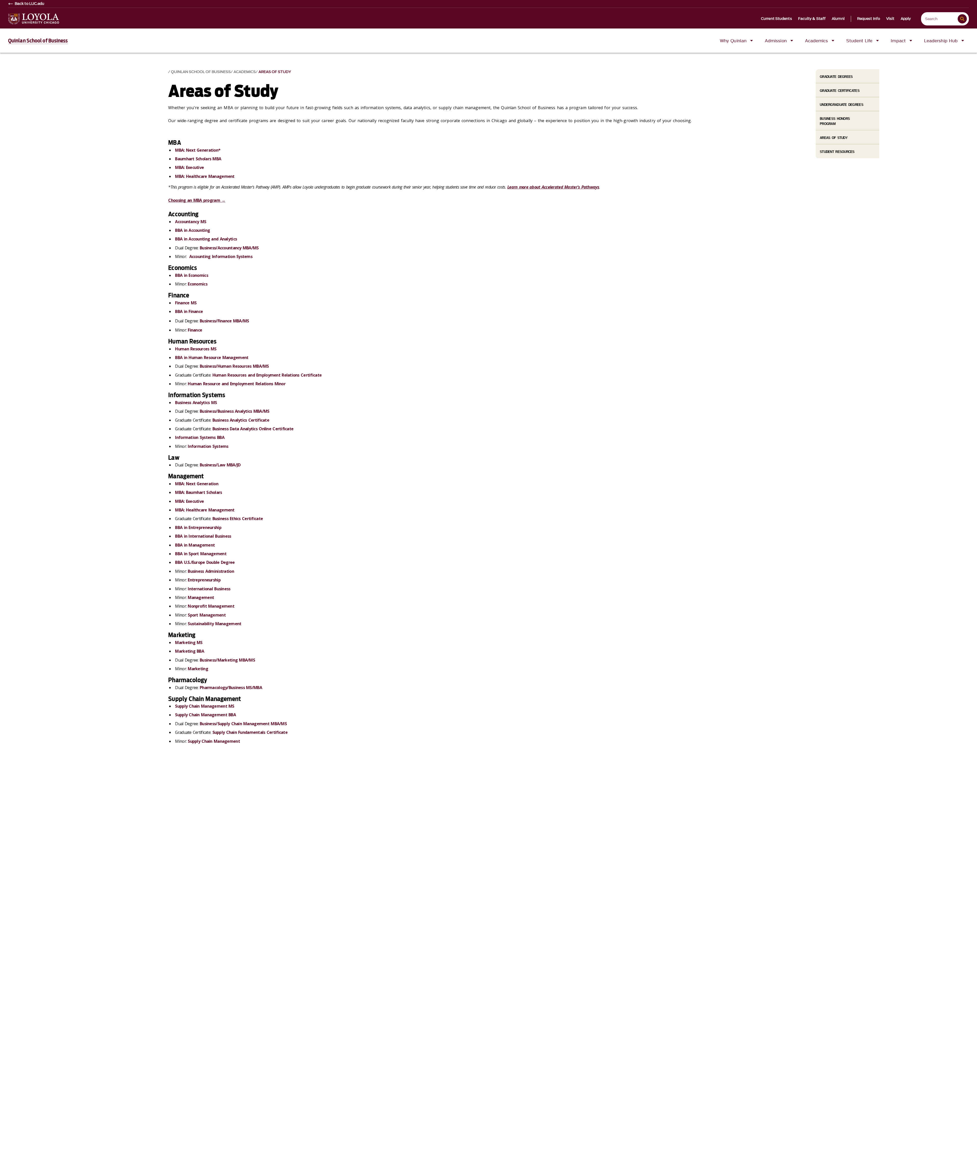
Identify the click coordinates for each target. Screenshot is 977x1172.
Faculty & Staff (812, 19)
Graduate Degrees (836, 77)
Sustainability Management (214, 623)
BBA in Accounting (192, 230)
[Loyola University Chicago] (33, 18)
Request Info (868, 19)
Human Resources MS (195, 349)
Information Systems (208, 446)
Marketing (198, 668)
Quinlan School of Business (38, 41)
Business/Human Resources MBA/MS (234, 366)
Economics (197, 284)
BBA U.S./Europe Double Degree (205, 562)
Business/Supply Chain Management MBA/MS (243, 723)
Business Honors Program (835, 121)
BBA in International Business (203, 536)
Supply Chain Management (214, 741)
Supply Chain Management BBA (205, 715)
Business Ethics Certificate (237, 518)
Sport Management (206, 615)
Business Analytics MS (196, 402)
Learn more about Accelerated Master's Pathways (553, 187)
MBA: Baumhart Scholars (198, 492)
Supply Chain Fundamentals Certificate (250, 732)
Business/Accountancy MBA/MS (229, 248)
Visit (890, 19)
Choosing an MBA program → (196, 200)
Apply (906, 19)
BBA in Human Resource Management (211, 357)
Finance (195, 330)
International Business (209, 589)
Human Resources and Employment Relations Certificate (267, 375)
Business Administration (211, 571)
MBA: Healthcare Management (204, 176)
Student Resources (837, 152)
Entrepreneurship (204, 580)
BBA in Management (195, 545)
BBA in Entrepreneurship (198, 527)
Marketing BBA (189, 651)
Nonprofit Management (211, 606)
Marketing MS (188, 642)
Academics (245, 72)
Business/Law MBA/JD (220, 465)
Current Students (776, 19)
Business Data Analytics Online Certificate (253, 429)
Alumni (838, 19)
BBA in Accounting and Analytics (206, 239)
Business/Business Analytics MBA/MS (234, 411)
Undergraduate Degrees (841, 105)
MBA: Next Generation (196, 484)
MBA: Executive (189, 167)
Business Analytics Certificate (240, 420)
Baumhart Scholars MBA (198, 159)
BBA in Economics (191, 275)
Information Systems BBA (199, 437)
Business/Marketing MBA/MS (227, 660)
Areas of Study (274, 72)
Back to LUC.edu (30, 4)
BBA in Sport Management (200, 553)
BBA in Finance (189, 311)
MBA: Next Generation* (197, 150)
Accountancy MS (190, 221)
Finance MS (185, 303)
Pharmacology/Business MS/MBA (231, 687)
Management (201, 597)
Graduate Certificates (839, 91)
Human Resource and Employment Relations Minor (236, 384)
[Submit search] (962, 18)
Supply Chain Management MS (204, 706)
